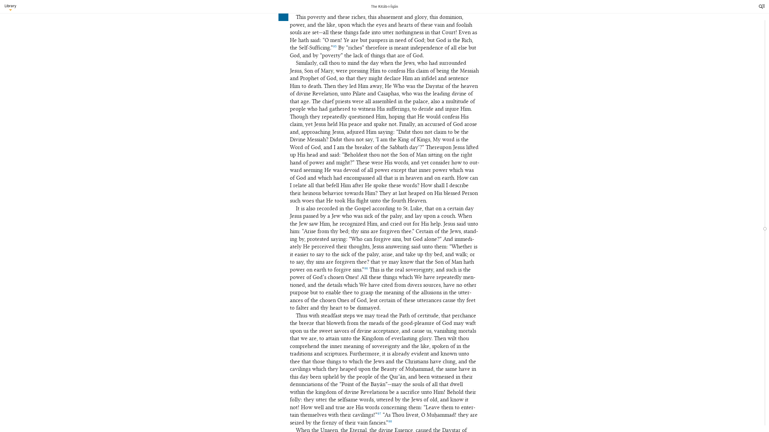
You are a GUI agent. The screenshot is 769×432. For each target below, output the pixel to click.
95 (335, 46)
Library (10, 5)
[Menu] (762, 6)
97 (379, 413)
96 (366, 268)
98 (390, 421)
